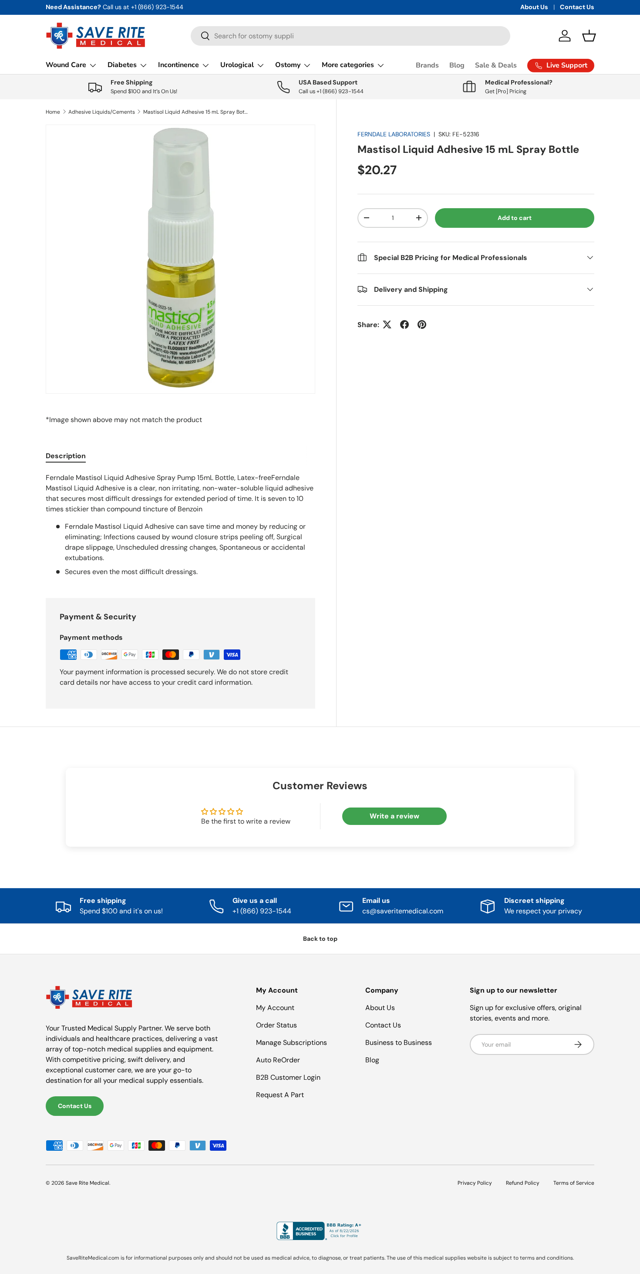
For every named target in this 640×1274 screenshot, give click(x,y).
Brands (427, 65)
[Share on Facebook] (404, 324)
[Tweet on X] (387, 324)
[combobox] (350, 36)
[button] (589, 35)
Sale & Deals (496, 65)
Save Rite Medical (87, 1182)
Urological (237, 65)
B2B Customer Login (288, 1077)
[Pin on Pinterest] (422, 324)
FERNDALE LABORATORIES (393, 134)
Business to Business (398, 1042)
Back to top (320, 939)
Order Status (276, 1025)
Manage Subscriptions (291, 1042)
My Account (275, 1007)
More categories (348, 65)
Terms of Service (573, 1182)
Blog (457, 65)
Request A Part (280, 1094)
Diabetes (122, 65)
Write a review (394, 816)
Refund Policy (522, 1182)
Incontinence (178, 65)
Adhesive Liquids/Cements (101, 111)
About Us (534, 7)
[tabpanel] (180, 525)
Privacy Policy (475, 1182)
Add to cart (515, 218)
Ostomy (287, 65)
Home (53, 111)
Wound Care (66, 65)
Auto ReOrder (278, 1059)
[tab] (66, 456)
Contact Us (577, 7)
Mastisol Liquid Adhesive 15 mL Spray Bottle (195, 111)
